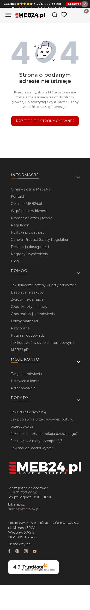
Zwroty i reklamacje (27, 299)
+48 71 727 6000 (22, 492)
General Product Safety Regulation (40, 239)
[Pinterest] (17, 551)
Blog (15, 261)
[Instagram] (26, 551)
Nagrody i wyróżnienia (29, 254)
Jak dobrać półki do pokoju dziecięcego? (44, 434)
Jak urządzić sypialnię (28, 412)
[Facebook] (9, 551)
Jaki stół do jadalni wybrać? (33, 448)
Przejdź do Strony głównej (45, 121)
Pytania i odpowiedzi (28, 335)
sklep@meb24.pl (24, 509)
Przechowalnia (23, 388)
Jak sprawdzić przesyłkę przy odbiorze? (43, 285)
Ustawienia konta (25, 381)
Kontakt (17, 196)
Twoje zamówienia (26, 374)
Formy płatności (24, 321)
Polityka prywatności (28, 232)
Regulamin (20, 225)
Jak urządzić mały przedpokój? (36, 441)
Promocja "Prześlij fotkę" (31, 218)
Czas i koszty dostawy (29, 307)
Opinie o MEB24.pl (26, 203)
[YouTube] (34, 551)
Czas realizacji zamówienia (33, 314)
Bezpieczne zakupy (27, 292)
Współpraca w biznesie (30, 211)
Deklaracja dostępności (30, 247)
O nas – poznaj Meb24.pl (31, 189)
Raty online (20, 328)
